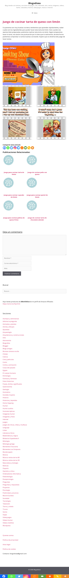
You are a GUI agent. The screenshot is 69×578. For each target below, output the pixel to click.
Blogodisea (34, 3)
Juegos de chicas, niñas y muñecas (15, 425)
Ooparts (6, 468)
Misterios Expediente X (11, 438)
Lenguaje (6, 428)
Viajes (5, 515)
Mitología (6, 441)
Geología (6, 389)
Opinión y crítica (8, 471)
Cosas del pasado (9, 368)
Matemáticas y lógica (10, 436)
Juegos (5, 422)
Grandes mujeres (9, 395)
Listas (5, 430)
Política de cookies (9, 549)
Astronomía (7, 340)
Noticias (6, 466)
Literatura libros (8, 433)
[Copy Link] (29, 147)
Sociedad (6, 498)
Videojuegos (7, 517)
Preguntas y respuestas (11, 485)
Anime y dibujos (8, 327)
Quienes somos (8, 535)
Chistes (5, 354)
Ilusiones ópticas (9, 411)
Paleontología (8, 477)
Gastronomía (7, 387)
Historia (5, 398)
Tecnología (7, 501)
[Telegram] (18, 147)
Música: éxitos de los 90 (11, 460)
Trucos (5, 509)
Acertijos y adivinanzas (11, 319)
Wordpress (7, 526)
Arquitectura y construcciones (13, 335)
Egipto (5, 370)
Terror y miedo (8, 506)
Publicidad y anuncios (11, 493)
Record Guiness (8, 496)
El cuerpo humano (9, 373)
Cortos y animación (9, 365)
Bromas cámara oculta (11, 351)
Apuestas (6, 330)
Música (5, 455)
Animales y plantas (9, 324)
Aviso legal (6, 544)
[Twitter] (11, 147)
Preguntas (6, 482)
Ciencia (5, 357)
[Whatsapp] (8, 147)
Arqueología (7, 332)
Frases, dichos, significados (12, 384)
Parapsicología (8, 479)
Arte (4, 338)
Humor (5, 406)
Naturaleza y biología (10, 463)
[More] (32, 147)
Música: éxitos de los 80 (11, 457)
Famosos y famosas (10, 379)
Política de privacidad (10, 540)
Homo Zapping (8, 403)
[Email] (25, 147)
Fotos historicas (8, 381)
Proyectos (6, 487)
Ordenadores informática (12, 474)
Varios (5, 512)
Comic (5, 362)
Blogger (5, 346)
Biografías (6, 343)
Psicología (6, 490)
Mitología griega (9, 444)
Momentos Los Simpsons (11, 449)
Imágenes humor (9, 414)
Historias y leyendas (10, 400)
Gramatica (6, 392)
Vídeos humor (8, 520)
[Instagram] (15, 147)
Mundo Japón (7, 452)
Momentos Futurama (10, 447)
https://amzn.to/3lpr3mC (11, 304)
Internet (5, 419)
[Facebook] (4, 147)
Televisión (6, 504)
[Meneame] (22, 147)
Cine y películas (8, 359)
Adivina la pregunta (10, 321)
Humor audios (8, 408)
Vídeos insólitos (8, 523)
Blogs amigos (7, 349)
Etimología (7, 376)
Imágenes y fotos (9, 417)
